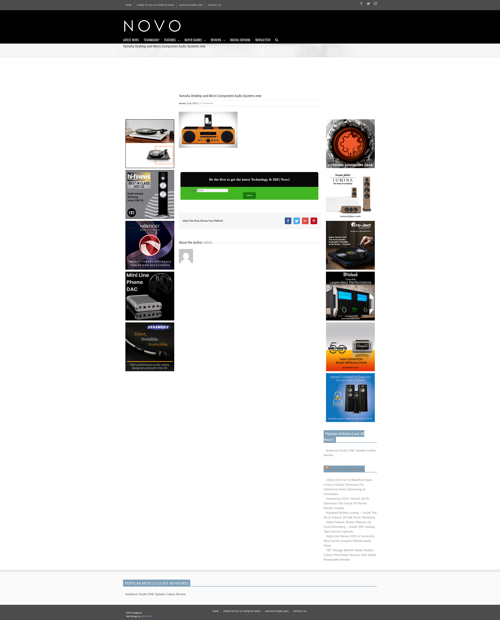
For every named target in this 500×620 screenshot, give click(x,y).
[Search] (276, 40)
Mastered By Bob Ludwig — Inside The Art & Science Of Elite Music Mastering (350, 515)
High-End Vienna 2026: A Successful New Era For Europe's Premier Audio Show (349, 540)
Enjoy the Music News (346, 469)
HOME (215, 611)
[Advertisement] (306, 25)
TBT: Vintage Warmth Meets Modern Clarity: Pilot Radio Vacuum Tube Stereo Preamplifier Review (350, 554)
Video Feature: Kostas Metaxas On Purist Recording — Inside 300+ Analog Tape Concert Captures (349, 526)
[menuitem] (128, 5)
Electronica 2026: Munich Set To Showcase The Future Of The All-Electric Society (346, 503)
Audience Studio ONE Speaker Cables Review (350, 452)
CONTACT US (299, 611)
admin (208, 242)
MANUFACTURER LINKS (276, 611)
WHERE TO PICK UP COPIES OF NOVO (241, 611)
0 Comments (206, 103)
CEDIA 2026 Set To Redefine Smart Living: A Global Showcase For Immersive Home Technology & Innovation (348, 487)
